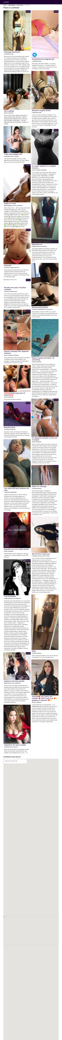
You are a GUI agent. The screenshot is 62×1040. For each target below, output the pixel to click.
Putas (4, 5)
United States (11, 5)
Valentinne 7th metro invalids (15, 745)
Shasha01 (7, 265)
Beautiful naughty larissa (41, 110)
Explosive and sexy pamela (14, 681)
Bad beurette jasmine (40, 307)
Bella (34, 651)
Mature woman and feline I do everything (43, 359)
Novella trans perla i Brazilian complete (15, 288)
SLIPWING (6, 2)
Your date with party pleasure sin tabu (16, 489)
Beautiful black (9, 427)
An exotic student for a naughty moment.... (44, 167)
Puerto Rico (20, 5)
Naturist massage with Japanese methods (16, 352)
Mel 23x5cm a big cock (41, 554)
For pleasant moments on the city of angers (44, 439)
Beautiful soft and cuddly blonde (16, 549)
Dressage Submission (12, 52)
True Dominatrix (10, 596)
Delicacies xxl (37, 244)
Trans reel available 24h (13, 154)
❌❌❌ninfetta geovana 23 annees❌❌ (14, 394)
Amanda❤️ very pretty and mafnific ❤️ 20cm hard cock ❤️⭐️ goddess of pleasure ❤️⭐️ (45, 698)
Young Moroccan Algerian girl (43, 59)
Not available (9, 111)
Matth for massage (39, 486)
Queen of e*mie (10, 203)
